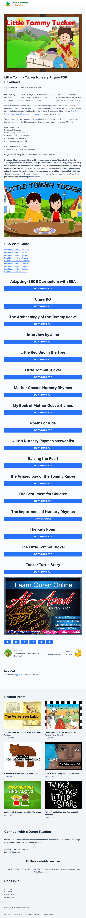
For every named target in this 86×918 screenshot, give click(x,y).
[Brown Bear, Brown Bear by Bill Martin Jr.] (22, 756)
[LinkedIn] (24, 642)
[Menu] (81, 4)
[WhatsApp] (41, 642)
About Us (8, 889)
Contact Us (8, 892)
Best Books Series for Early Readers (26, 114)
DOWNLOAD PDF (43, 519)
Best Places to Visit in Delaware (16, 269)
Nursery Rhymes (36, 87)
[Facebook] (7, 642)
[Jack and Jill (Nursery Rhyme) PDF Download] (22, 795)
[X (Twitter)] (16, 642)
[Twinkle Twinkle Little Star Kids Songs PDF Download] (63, 795)
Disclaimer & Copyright (13, 894)
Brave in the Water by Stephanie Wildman (62, 773)
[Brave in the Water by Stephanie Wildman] (63, 756)
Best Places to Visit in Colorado (16, 263)
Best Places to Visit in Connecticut (18, 266)
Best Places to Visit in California (17, 261)
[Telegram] (32, 642)
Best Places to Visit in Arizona (16, 258)
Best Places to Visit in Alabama (16, 250)
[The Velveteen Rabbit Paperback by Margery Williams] (22, 715)
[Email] (49, 642)
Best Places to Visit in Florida (15, 272)
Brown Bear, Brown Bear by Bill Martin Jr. (21, 773)
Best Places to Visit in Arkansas (16, 255)
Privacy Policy (10, 897)
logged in (18, 675)
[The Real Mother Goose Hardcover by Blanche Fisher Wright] (63, 715)
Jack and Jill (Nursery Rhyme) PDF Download (22, 812)
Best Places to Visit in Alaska (15, 252)
